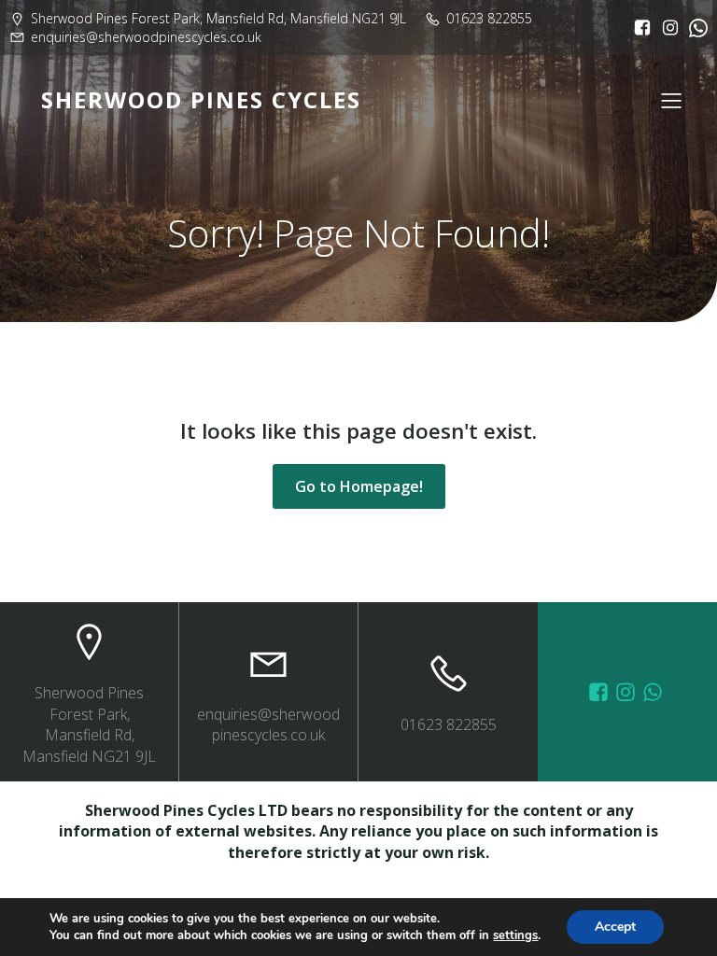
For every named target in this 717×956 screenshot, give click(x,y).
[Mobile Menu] (671, 100)
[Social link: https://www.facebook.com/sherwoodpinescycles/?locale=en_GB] (638, 28)
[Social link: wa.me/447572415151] (654, 692)
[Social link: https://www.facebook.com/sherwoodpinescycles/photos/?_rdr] (600, 692)
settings (515, 935)
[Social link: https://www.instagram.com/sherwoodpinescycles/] (666, 28)
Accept (615, 926)
